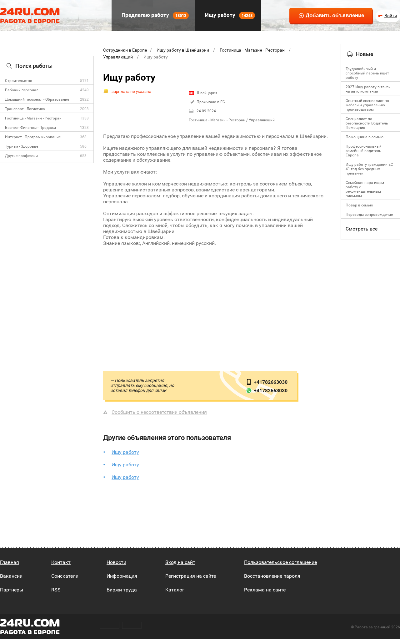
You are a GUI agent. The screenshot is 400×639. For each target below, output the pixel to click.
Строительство (18, 81)
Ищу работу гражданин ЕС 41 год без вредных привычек (369, 168)
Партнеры (11, 590)
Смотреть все (362, 229)
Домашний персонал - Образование (37, 99)
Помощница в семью (364, 137)
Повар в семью (359, 205)
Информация (122, 576)
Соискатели (64, 576)
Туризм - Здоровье (21, 146)
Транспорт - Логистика (25, 109)
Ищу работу (228, 15)
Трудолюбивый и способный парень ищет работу (367, 73)
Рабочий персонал (21, 90)
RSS (56, 590)
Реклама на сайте (265, 590)
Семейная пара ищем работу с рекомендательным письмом (365, 189)
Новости (116, 562)
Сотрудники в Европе (125, 50)
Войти (390, 15)
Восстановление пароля (272, 576)
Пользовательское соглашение (280, 562)
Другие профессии (21, 156)
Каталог (174, 590)
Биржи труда (122, 590)
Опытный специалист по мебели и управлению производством (367, 105)
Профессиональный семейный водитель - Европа (364, 150)
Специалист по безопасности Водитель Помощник (367, 123)
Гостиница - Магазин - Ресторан (33, 118)
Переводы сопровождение (369, 214)
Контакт (61, 562)
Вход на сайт (180, 562)
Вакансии (11, 576)
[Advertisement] (217, 302)
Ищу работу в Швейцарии (183, 50)
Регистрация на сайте (190, 576)
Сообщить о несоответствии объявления (159, 412)
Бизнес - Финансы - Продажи (30, 127)
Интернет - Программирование (33, 137)
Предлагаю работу (153, 15)
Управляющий (118, 56)
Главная (9, 562)
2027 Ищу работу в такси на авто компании (368, 89)
